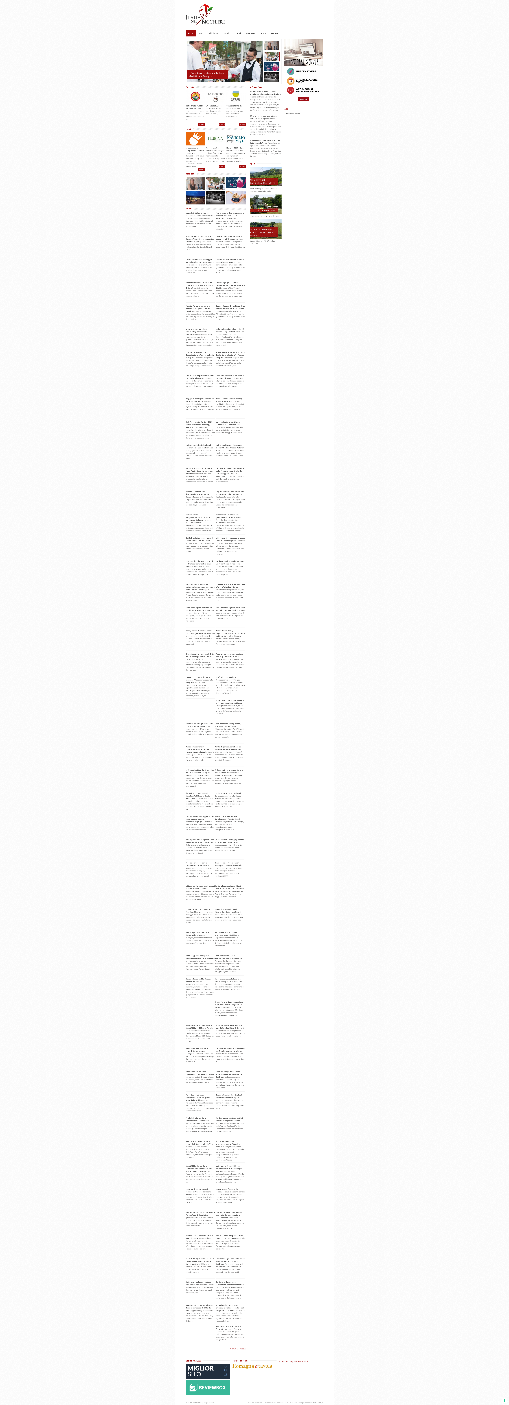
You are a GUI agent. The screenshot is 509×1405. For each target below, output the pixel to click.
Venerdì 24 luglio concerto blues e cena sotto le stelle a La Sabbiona (230, 1261)
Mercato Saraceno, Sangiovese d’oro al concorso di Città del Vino (199, 1308)
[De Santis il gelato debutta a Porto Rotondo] (236, 197)
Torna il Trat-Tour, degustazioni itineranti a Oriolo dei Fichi (230, 633)
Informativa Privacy (293, 113)
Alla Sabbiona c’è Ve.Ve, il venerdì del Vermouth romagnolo (197, 1051)
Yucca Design (318, 1403)
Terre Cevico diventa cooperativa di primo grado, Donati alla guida (198, 1097)
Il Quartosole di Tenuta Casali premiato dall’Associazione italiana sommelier (229, 1215)
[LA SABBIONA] (215, 96)
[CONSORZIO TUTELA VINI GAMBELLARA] (195, 96)
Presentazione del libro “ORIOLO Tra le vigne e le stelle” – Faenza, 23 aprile (230, 355)
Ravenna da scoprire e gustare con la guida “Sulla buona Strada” (229, 656)
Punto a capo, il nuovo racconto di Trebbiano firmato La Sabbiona (230, 216)
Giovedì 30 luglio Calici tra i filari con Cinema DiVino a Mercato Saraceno (200, 1261)
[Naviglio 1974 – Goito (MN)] (236, 138)
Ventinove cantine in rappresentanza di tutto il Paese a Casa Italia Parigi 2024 (198, 749)
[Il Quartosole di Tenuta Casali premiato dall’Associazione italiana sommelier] (195, 183)
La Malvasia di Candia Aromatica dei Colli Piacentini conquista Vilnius (200, 772)
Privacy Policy (286, 1361)
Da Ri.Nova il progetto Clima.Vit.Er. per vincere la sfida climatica (230, 1284)
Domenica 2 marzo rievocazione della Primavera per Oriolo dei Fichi (230, 471)
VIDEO (263, 33)
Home (190, 33)
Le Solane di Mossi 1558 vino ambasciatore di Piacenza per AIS (229, 1168)
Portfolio (227, 33)
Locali (238, 33)
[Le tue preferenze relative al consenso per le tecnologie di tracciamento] (504, 1400)
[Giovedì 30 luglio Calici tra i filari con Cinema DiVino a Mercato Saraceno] (195, 197)
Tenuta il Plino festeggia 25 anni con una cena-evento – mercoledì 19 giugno (200, 819)
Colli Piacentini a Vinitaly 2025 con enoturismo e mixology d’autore (199, 424)
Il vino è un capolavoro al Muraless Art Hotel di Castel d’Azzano (198, 796)
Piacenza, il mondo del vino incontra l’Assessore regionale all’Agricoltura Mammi (199, 680)
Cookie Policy (301, 1361)
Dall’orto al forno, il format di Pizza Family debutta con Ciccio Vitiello (200, 471)
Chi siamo (213, 33)
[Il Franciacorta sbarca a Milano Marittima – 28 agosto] (215, 183)
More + (201, 124)
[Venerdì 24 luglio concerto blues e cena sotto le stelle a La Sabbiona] (215, 197)
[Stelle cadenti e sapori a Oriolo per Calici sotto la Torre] (236, 182)
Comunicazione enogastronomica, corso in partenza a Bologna (198, 517)
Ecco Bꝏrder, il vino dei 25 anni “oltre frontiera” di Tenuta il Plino (199, 564)
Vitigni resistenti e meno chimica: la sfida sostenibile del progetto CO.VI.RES (230, 1308)
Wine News (251, 33)
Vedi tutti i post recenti (238, 1349)
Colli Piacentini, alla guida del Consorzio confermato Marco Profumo (228, 796)
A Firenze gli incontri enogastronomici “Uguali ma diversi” (229, 1144)
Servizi (201, 33)
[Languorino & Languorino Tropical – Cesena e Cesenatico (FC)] (195, 138)
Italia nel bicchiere (193, 1403)
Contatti (274, 33)
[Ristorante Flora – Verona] (215, 138)
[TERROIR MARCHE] (236, 96)
